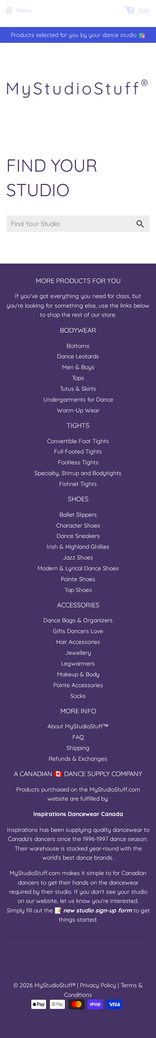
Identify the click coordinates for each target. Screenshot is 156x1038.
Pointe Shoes (78, 579)
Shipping (78, 748)
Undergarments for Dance (78, 399)
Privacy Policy (98, 985)
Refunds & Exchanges (78, 758)
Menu (24, 10)
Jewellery (78, 652)
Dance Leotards (78, 356)
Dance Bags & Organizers (78, 620)
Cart (143, 10)
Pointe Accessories (78, 685)
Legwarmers (78, 663)
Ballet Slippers (78, 514)
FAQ (78, 737)
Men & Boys (78, 367)
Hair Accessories (78, 642)
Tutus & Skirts (78, 388)
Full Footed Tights (78, 451)
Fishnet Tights (78, 484)
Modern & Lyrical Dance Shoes (78, 568)
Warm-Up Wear (78, 410)
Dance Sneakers (78, 536)
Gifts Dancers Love (78, 631)
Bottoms (78, 346)
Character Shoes (78, 525)
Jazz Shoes (78, 557)
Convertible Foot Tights (78, 441)
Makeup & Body (78, 674)
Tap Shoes (78, 590)
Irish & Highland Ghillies (78, 546)
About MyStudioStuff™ (78, 726)
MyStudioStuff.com (114, 789)
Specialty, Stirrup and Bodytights (78, 473)
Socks (78, 696)
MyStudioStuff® (55, 985)
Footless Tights (78, 462)
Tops (78, 378)
